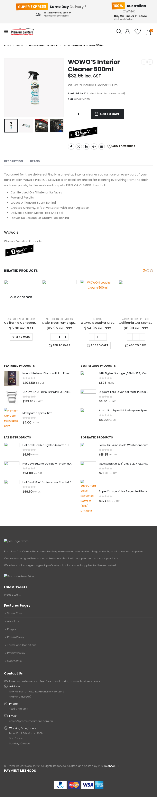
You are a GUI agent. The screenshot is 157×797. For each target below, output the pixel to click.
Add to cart (110, 114)
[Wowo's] (83, 132)
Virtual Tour (14, 613)
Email (101, 146)
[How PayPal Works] (78, 785)
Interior (30, 319)
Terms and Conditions (21, 645)
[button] (144, 270)
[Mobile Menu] (7, 31)
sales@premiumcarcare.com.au (31, 721)
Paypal (11, 629)
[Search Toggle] (119, 31)
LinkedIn (86, 146)
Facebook (71, 146)
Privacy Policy (16, 653)
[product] (59, 297)
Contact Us (14, 661)
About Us (13, 621)
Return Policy (15, 637)
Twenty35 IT (111, 766)
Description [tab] (13, 161)
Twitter (78, 146)
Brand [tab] (35, 161)
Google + (94, 146)
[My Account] (127, 31)
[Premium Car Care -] (22, 31)
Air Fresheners (16, 319)
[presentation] (9, 88)
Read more (23, 337)
